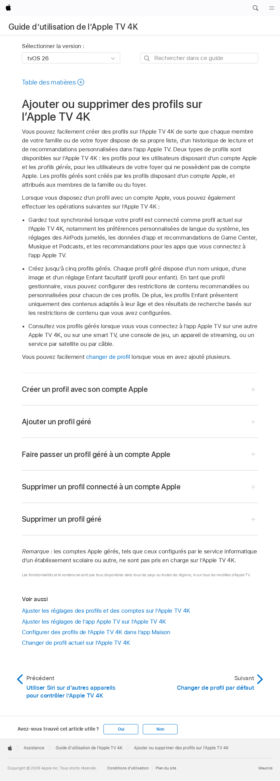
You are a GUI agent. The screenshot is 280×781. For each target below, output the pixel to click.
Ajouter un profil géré (57, 421)
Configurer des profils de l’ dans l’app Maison (96, 632)
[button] (255, 8)
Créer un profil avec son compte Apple (85, 389)
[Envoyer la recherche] (147, 58)
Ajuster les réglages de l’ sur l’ (94, 621)
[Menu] (272, 8)
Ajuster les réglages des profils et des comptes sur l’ (106, 610)
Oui (121, 729)
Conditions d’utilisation (128, 768)
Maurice (265, 768)
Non (160, 729)
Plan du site (166, 768)
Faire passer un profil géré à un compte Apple (96, 454)
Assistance (34, 748)
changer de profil (108, 356)
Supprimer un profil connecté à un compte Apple (101, 486)
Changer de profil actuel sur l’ (76, 642)
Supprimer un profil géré (61, 519)
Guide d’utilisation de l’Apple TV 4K (73, 27)
